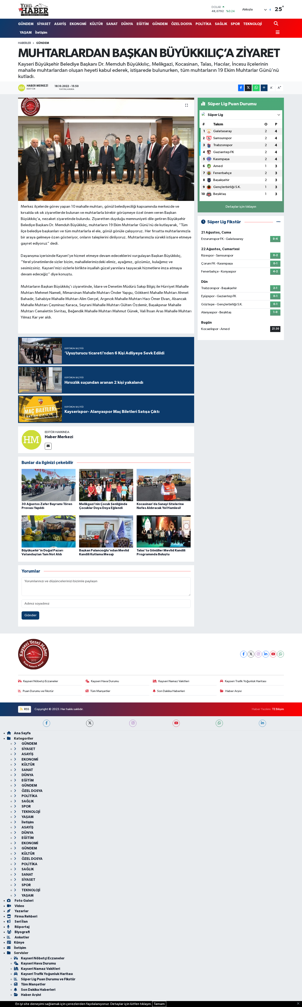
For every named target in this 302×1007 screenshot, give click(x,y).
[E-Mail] (48, 446)
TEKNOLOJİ (252, 24)
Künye (19, 942)
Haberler (24, 43)
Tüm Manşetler (100, 691)
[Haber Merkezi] (31, 439)
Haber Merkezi (59, 437)
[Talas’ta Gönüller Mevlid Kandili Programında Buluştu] (164, 531)
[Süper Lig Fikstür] (278, 222)
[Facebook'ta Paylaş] (241, 88)
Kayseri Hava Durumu (105, 681)
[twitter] (89, 723)
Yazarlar (21, 911)
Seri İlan (21, 921)
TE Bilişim (278, 709)
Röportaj (21, 927)
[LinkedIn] (265, 654)
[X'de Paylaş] (248, 88)
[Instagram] (258, 654)
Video (19, 906)
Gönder (30, 615)
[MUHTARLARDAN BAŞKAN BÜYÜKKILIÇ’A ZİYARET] (106, 149)
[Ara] (276, 23)
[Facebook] (243, 654)
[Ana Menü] (277, 32)
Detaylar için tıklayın (241, 207)
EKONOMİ (78, 24)
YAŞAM (26, 32)
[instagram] (132, 723)
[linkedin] (262, 723)
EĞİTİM (143, 24)
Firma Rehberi (25, 916)
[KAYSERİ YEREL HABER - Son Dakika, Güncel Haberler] (33, 9)
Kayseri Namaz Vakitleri (173, 681)
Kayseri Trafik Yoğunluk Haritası (245, 681)
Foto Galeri (23, 900)
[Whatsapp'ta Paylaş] (256, 88)
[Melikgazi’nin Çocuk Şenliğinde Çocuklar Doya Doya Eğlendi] (106, 485)
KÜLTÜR (96, 24)
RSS (26, 709)
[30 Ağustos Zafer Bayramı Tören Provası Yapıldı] (49, 485)
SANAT (112, 24)
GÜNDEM (25, 24)
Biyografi (22, 932)
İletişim (41, 32)
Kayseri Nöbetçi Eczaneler (40, 681)
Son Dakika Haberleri (171, 691)
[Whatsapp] (280, 654)
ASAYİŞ (60, 24)
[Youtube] (273, 654)
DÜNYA (127, 24)
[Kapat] (299, 1003)
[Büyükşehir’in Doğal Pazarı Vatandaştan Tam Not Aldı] (49, 531)
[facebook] (46, 723)
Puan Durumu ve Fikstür (38, 691)
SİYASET (44, 24)
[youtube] (176, 723)
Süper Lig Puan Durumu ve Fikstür (48, 979)
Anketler (21, 937)
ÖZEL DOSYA (181, 24)
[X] (251, 654)
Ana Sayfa (22, 733)
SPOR (235, 24)
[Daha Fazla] (264, 88)
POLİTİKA (203, 24)
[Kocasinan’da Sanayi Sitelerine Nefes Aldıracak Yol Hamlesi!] (164, 485)
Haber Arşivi (233, 691)
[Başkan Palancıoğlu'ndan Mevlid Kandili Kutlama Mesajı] (106, 531)
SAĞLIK (221, 24)
